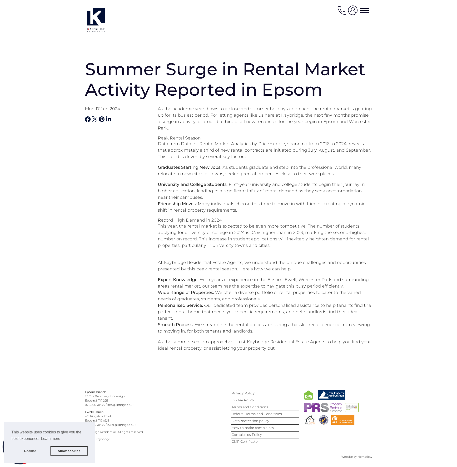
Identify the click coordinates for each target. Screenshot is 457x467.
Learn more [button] (50, 439)
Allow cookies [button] (69, 451)
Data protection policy (250, 421)
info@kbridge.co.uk (120, 405)
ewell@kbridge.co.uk (121, 425)
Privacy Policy (243, 393)
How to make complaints (253, 428)
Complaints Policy (247, 434)
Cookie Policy (243, 400)
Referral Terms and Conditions (257, 414)
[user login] (353, 12)
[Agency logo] (104, 20)
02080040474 (95, 405)
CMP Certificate (245, 441)
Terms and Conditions (250, 407)
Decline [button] (30, 451)
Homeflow (365, 456)
